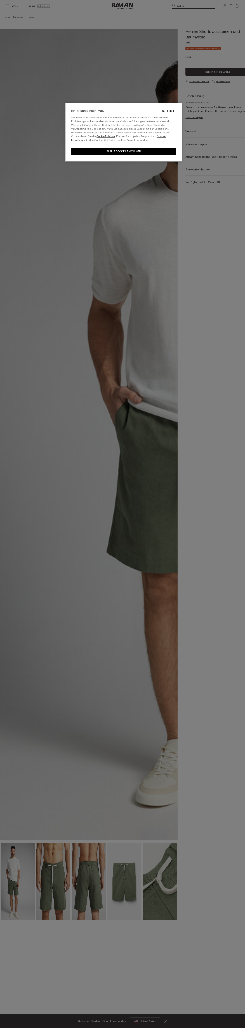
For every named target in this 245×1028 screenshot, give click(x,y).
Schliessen (169, 110)
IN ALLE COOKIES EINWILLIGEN (124, 151)
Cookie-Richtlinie (105, 136)
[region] (123, 132)
